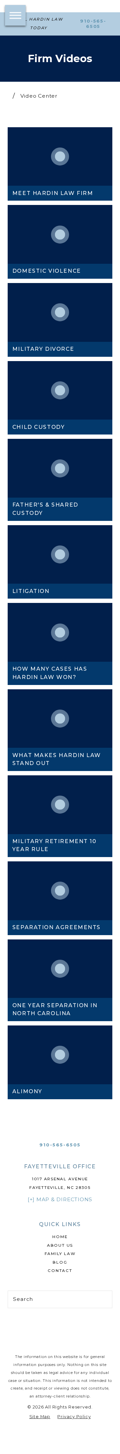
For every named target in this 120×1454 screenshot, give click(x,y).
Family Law (60, 1253)
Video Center (39, 96)
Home (59, 1236)
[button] (15, 15)
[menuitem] (60, 1237)
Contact (60, 1270)
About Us (60, 1245)
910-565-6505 (93, 24)
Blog (60, 1262)
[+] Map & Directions (60, 1199)
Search (23, 1299)
